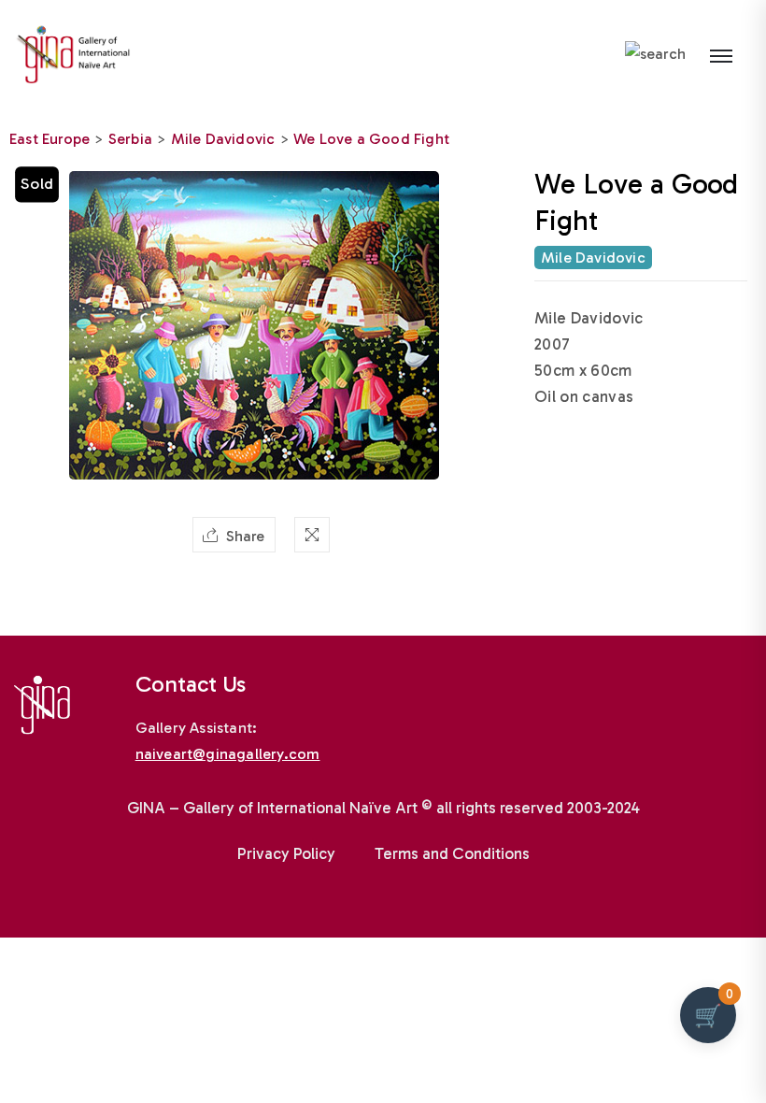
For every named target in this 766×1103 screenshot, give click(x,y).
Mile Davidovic (223, 139)
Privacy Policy (286, 853)
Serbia (130, 139)
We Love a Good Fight (371, 139)
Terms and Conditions (452, 853)
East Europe (49, 139)
